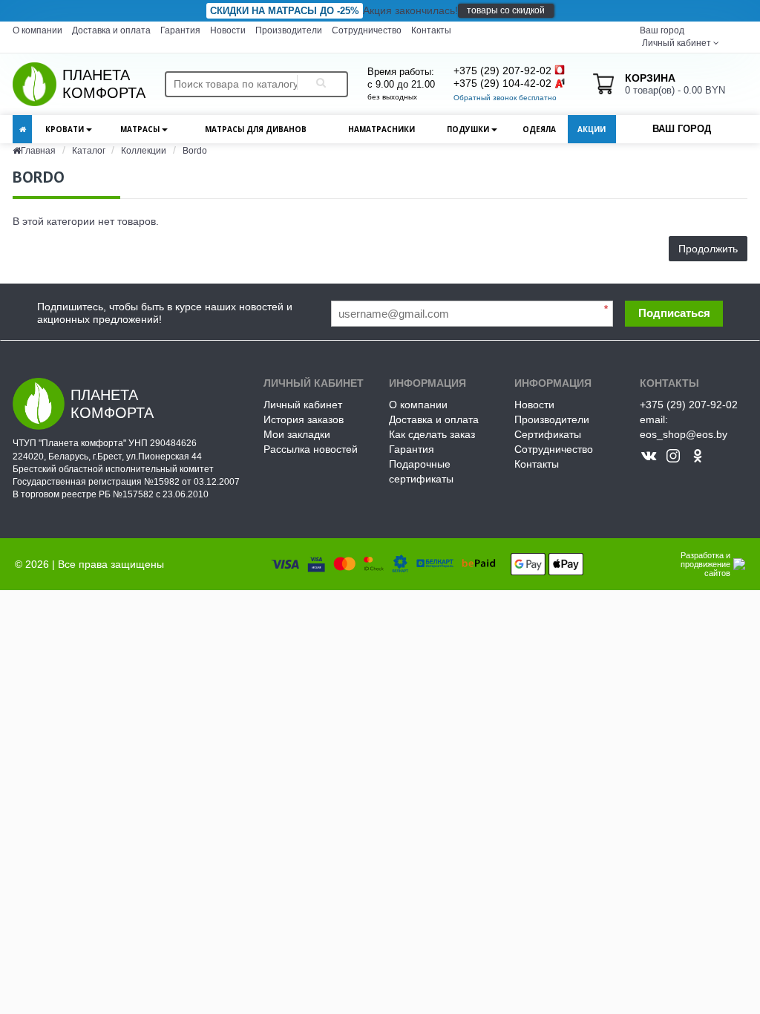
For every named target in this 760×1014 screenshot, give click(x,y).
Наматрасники (381, 129)
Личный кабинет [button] (675, 43)
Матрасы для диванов (256, 129)
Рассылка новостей (310, 449)
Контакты (431, 30)
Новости (228, 30)
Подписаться (674, 313)
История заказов (303, 419)
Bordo (195, 150)
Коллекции (143, 150)
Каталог (90, 150)
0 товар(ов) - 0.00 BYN (675, 84)
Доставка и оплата (111, 30)
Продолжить (708, 249)
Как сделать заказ (432, 434)
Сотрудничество (367, 30)
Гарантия (180, 30)
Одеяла (539, 129)
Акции (591, 129)
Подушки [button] (469, 129)
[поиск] (318, 84)
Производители (288, 30)
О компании (37, 30)
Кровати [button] (65, 129)
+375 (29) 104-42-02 (502, 83)
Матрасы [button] (141, 129)
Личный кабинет (302, 404)
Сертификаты (547, 434)
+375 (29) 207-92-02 (502, 70)
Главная (38, 150)
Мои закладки (296, 434)
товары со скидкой (506, 10)
